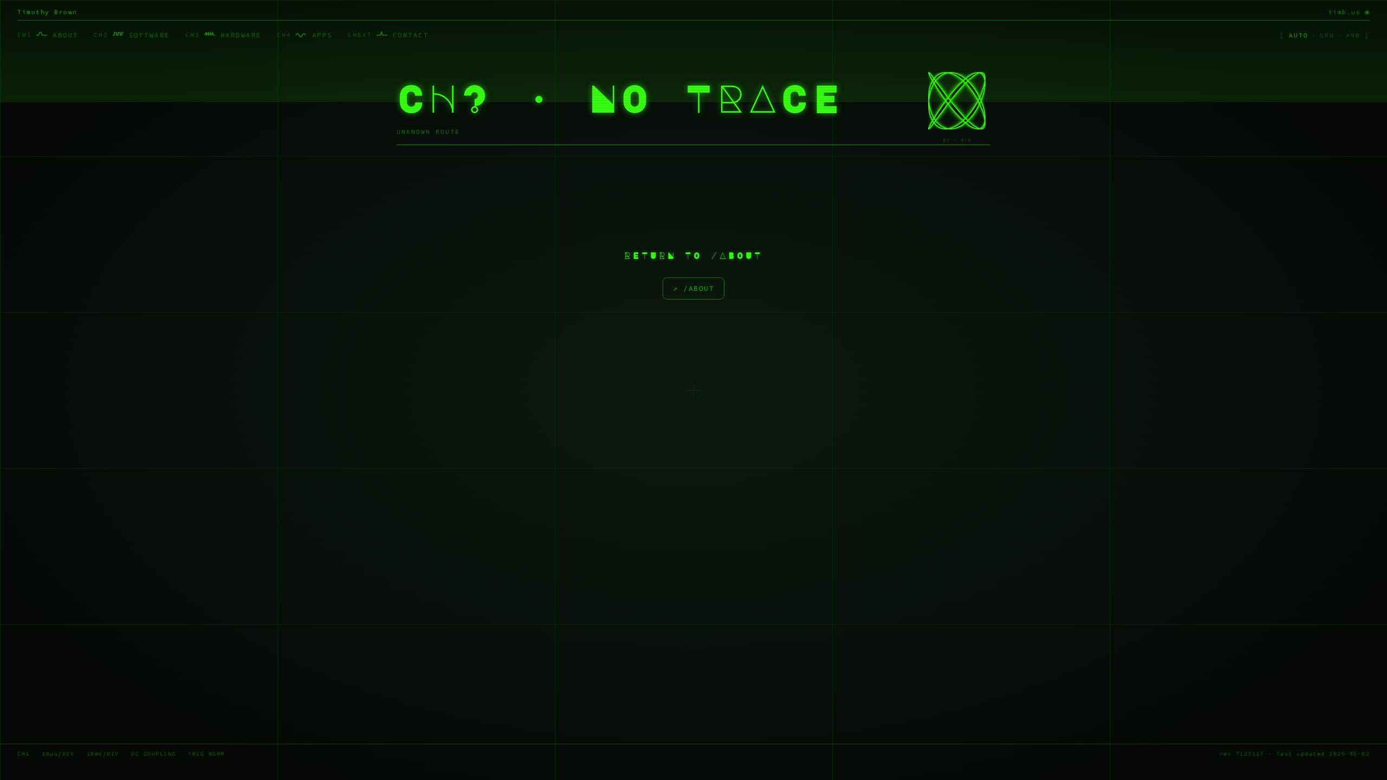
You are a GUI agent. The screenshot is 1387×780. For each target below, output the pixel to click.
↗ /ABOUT (693, 288)
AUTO (1298, 35)
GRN (1327, 35)
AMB (1353, 35)
